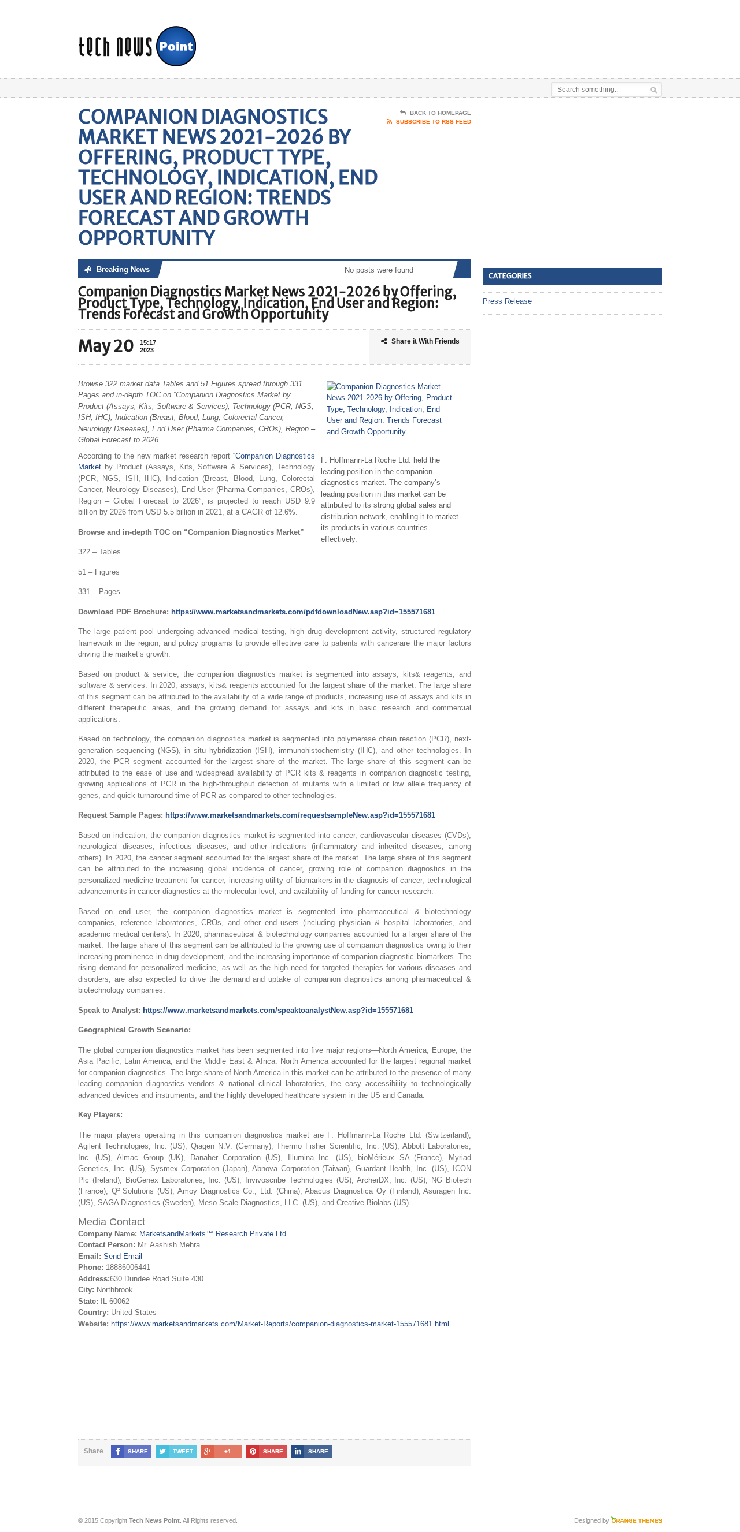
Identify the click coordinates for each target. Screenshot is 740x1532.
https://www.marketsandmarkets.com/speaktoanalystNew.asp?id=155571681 (278, 1010)
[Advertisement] (526, 42)
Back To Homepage (440, 113)
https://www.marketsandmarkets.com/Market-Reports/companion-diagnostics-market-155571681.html (280, 1323)
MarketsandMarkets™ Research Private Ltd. (213, 1233)
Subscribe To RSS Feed (433, 121)
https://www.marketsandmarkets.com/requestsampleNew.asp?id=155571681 (300, 815)
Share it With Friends (425, 341)
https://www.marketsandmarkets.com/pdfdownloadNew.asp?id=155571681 (303, 611)
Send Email (122, 1256)
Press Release (507, 301)
